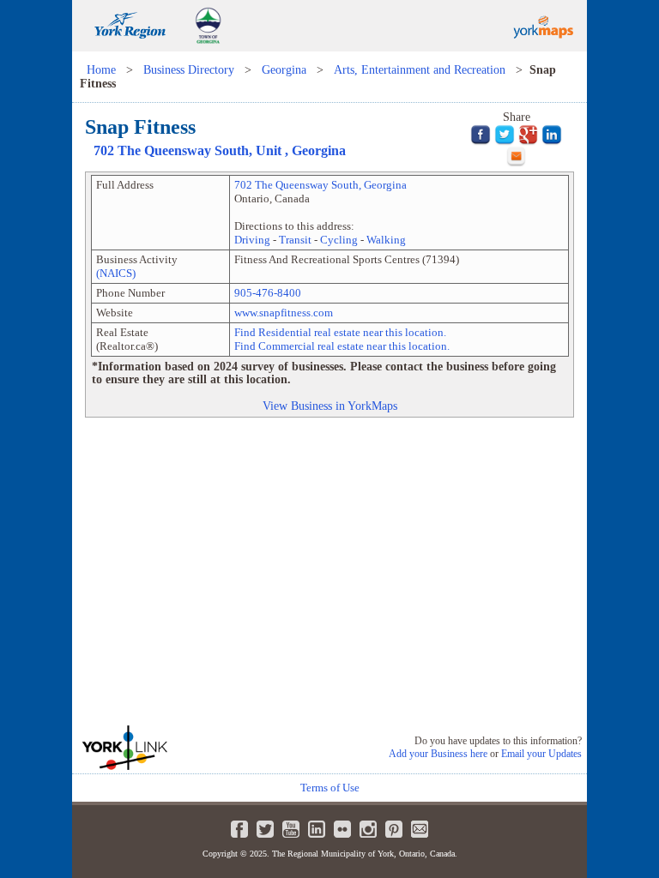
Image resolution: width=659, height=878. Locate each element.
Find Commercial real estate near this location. (342, 346)
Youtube (290, 829)
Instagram (368, 829)
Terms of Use (330, 787)
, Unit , (220, 150)
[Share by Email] (516, 155)
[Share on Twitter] (504, 134)
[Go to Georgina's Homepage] (208, 47)
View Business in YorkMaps (330, 405)
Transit (295, 239)
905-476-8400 (267, 292)
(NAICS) (116, 273)
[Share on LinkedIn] (551, 134)
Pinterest (393, 829)
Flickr (342, 829)
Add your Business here (438, 754)
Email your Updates (541, 754)
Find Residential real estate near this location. (340, 332)
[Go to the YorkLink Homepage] (161, 747)
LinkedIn (316, 829)
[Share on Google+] (528, 134)
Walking (386, 239)
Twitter (265, 829)
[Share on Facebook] (480, 134)
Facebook (239, 829)
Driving (252, 239)
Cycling (339, 239)
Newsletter (419, 829)
